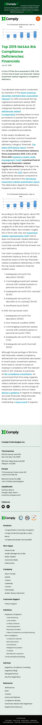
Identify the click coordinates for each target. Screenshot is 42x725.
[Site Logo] (11, 19)
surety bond (21, 402)
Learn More (29, 12)
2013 (20, 172)
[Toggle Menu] (38, 18)
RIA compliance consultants (18, 374)
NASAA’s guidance (10, 392)
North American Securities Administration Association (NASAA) (20, 95)
